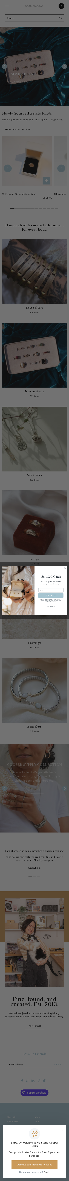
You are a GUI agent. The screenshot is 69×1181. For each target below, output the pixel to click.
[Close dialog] (65, 568)
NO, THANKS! (50, 606)
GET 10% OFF (51, 595)
